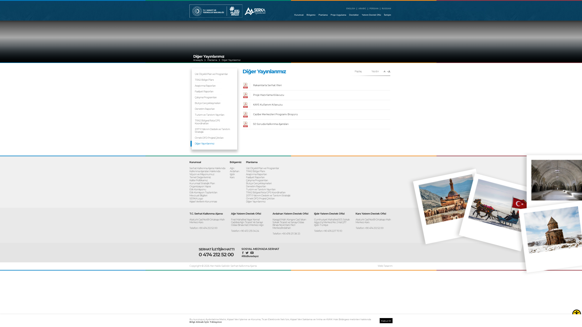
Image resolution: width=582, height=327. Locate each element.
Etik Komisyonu (197, 189)
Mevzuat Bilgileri (198, 195)
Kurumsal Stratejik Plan (202, 183)
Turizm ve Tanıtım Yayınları (209, 114)
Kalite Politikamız (198, 180)
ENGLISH (350, 9)
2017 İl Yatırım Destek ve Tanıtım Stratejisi (212, 130)
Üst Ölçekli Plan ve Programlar (211, 74)
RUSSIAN (386, 9)
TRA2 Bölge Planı (204, 79)
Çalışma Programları (206, 97)
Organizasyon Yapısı (200, 186)
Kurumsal (299, 14)
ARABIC (362, 9)
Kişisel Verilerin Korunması (203, 201)
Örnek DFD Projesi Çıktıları (209, 137)
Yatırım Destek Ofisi (371, 14)
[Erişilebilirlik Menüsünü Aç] (576, 314)
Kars (232, 177)
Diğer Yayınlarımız (231, 60)
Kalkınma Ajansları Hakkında (204, 171)
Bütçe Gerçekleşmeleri (207, 103)
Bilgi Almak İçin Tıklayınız (205, 321)
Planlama (323, 14)
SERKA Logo (196, 198)
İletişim (387, 14)
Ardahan (234, 171)
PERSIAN (374, 9)
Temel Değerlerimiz (200, 177)
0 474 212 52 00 (216, 254)
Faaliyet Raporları (204, 91)
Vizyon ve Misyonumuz (201, 174)
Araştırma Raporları (205, 85)
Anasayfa (198, 60)
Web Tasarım (385, 266)
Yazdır (375, 71)
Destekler (354, 14)
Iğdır (232, 174)
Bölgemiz (311, 14)
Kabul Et (386, 320)
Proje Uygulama (338, 14)
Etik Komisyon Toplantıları (203, 192)
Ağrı (232, 168)
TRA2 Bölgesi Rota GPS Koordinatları (207, 122)
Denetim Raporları (205, 108)
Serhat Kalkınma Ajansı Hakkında (207, 168)
